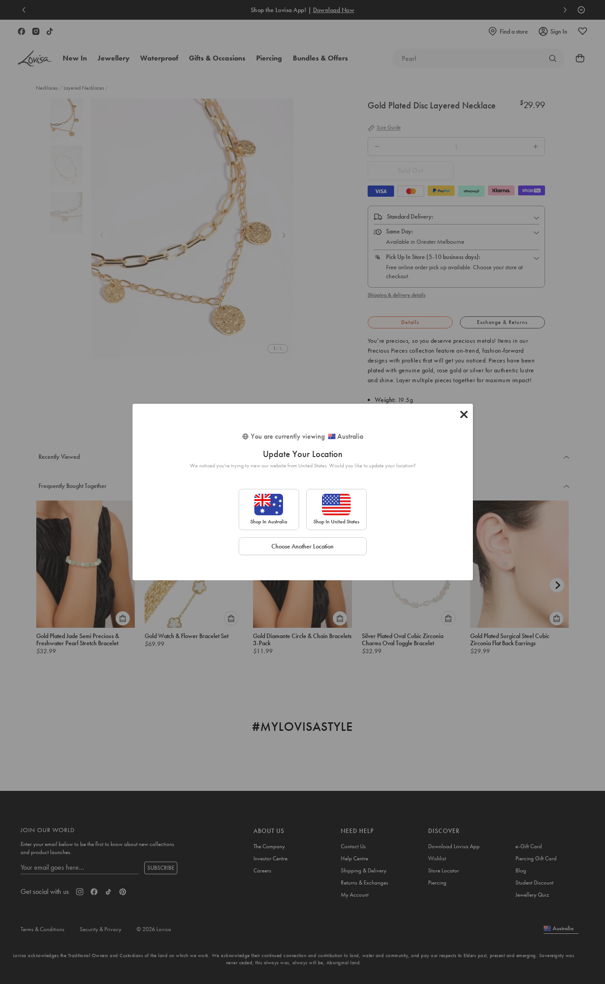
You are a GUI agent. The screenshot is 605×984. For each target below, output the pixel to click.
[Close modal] (464, 414)
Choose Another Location (302, 546)
